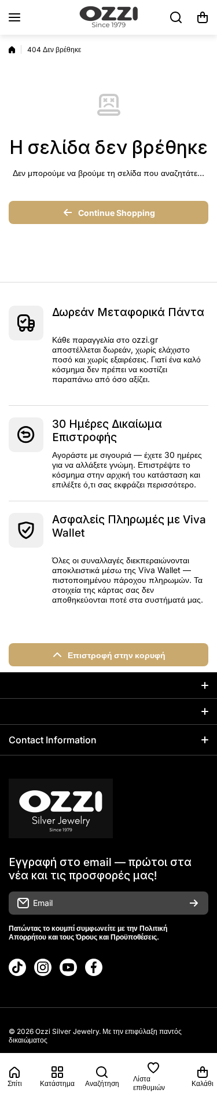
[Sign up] (193, 903)
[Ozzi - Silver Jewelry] (108, 17)
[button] (202, 17)
